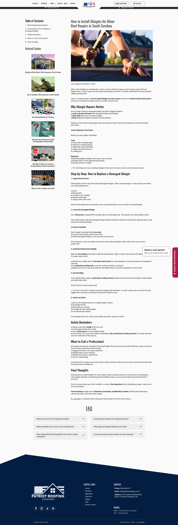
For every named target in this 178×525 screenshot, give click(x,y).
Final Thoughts (32, 42)
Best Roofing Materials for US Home (43, 117)
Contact (72, 3)
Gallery (59, 3)
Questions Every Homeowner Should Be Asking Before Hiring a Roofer (43, 140)
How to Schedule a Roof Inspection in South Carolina (43, 94)
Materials (44, 3)
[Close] (168, 248)
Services (35, 3)
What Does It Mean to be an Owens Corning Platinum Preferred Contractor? (43, 165)
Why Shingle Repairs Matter (37, 25)
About (52, 3)
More (65, 3)
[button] (60, 419)
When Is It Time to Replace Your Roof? (43, 188)
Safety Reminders (34, 35)
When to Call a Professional (37, 38)
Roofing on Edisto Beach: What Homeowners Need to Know (43, 72)
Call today (76, 399)
